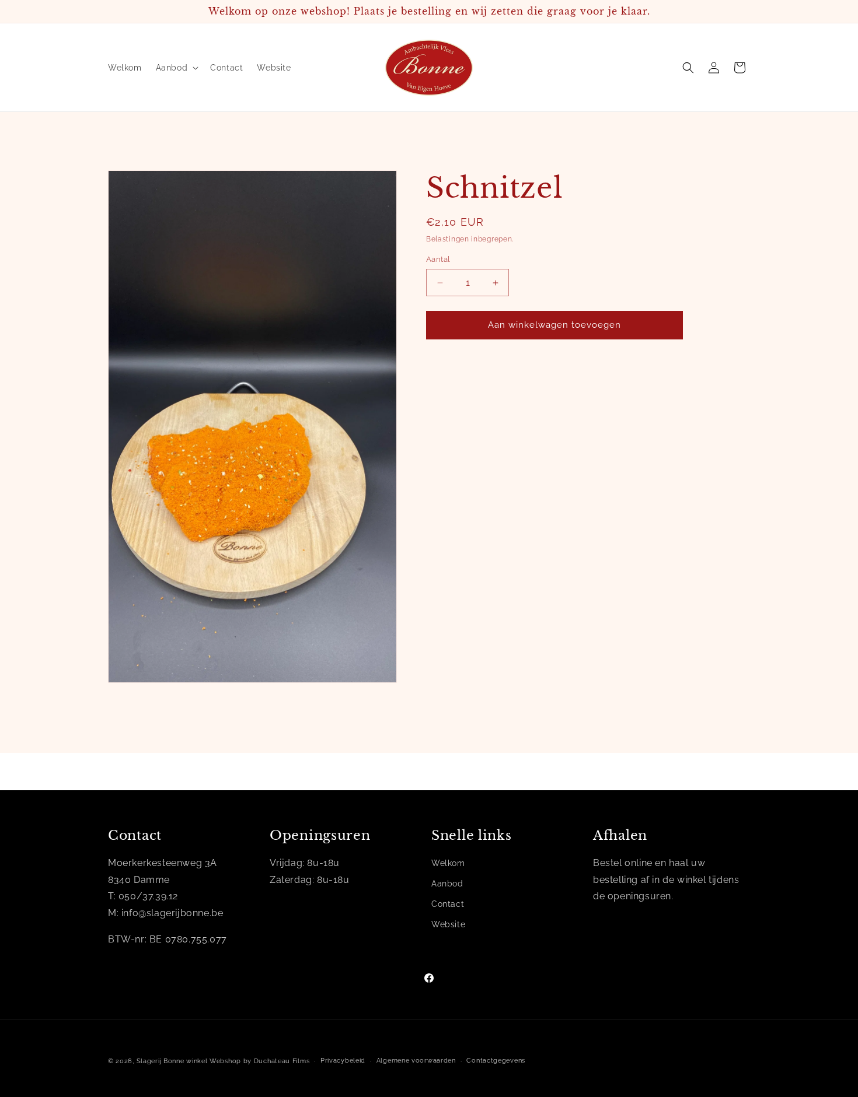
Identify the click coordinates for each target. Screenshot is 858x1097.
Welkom (448, 863)
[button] (176, 67)
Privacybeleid (342, 1060)
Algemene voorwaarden (416, 1060)
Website (448, 924)
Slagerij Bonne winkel (172, 1061)
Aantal (438, 259)
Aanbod (447, 883)
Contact (447, 904)
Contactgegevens (495, 1060)
